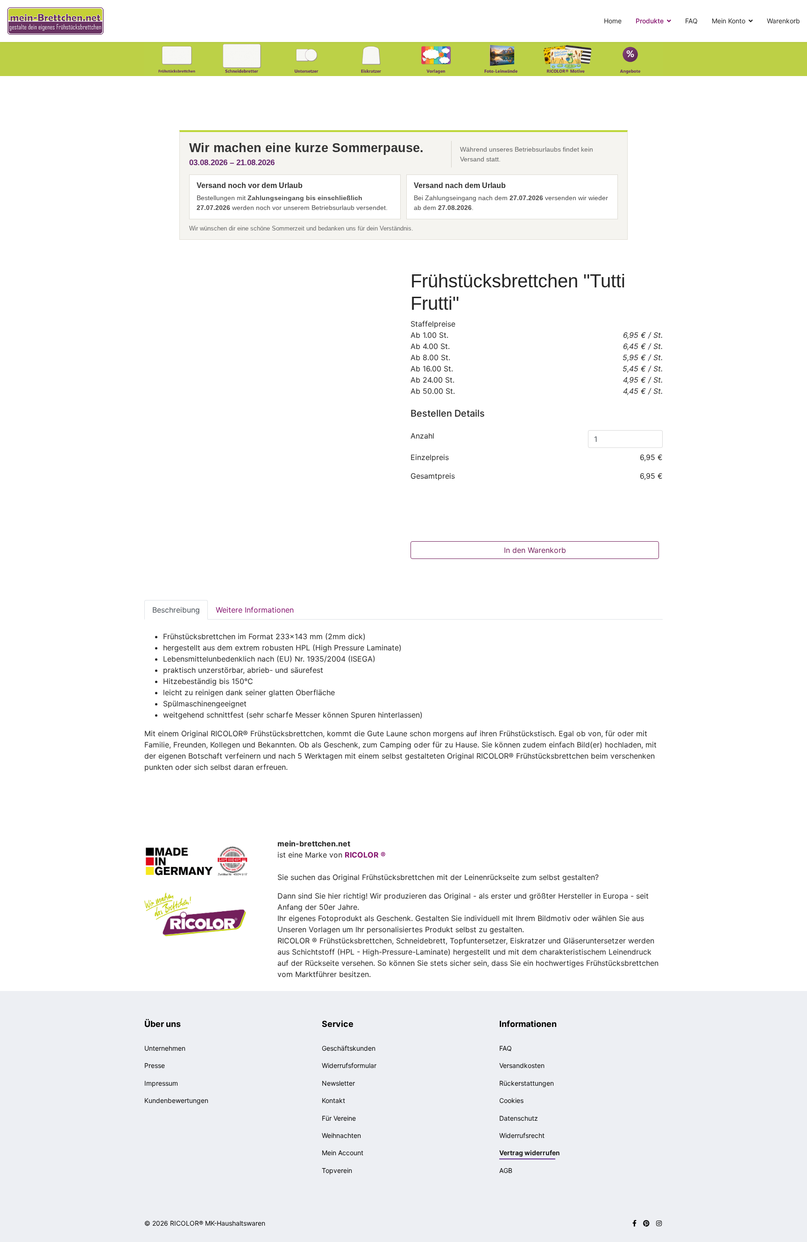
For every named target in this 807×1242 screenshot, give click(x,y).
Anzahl (422, 435)
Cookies (511, 1100)
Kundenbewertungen (176, 1100)
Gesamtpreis (433, 476)
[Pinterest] (646, 1223)
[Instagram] (659, 1223)
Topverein (337, 1170)
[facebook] (634, 1223)
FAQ (691, 21)
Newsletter (338, 1083)
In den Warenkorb (535, 550)
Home (613, 21)
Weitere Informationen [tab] (255, 609)
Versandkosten (522, 1065)
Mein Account (342, 1153)
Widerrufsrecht (522, 1135)
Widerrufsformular (349, 1065)
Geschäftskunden (348, 1048)
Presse (154, 1065)
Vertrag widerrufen (529, 1153)
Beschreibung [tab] (176, 609)
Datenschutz (518, 1118)
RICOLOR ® (365, 854)
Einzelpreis (430, 457)
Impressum (161, 1083)
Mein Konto (728, 21)
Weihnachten (341, 1135)
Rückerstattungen (526, 1083)
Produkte (650, 21)
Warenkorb (783, 21)
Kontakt (333, 1100)
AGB (505, 1170)
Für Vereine (339, 1118)
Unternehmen (164, 1048)
